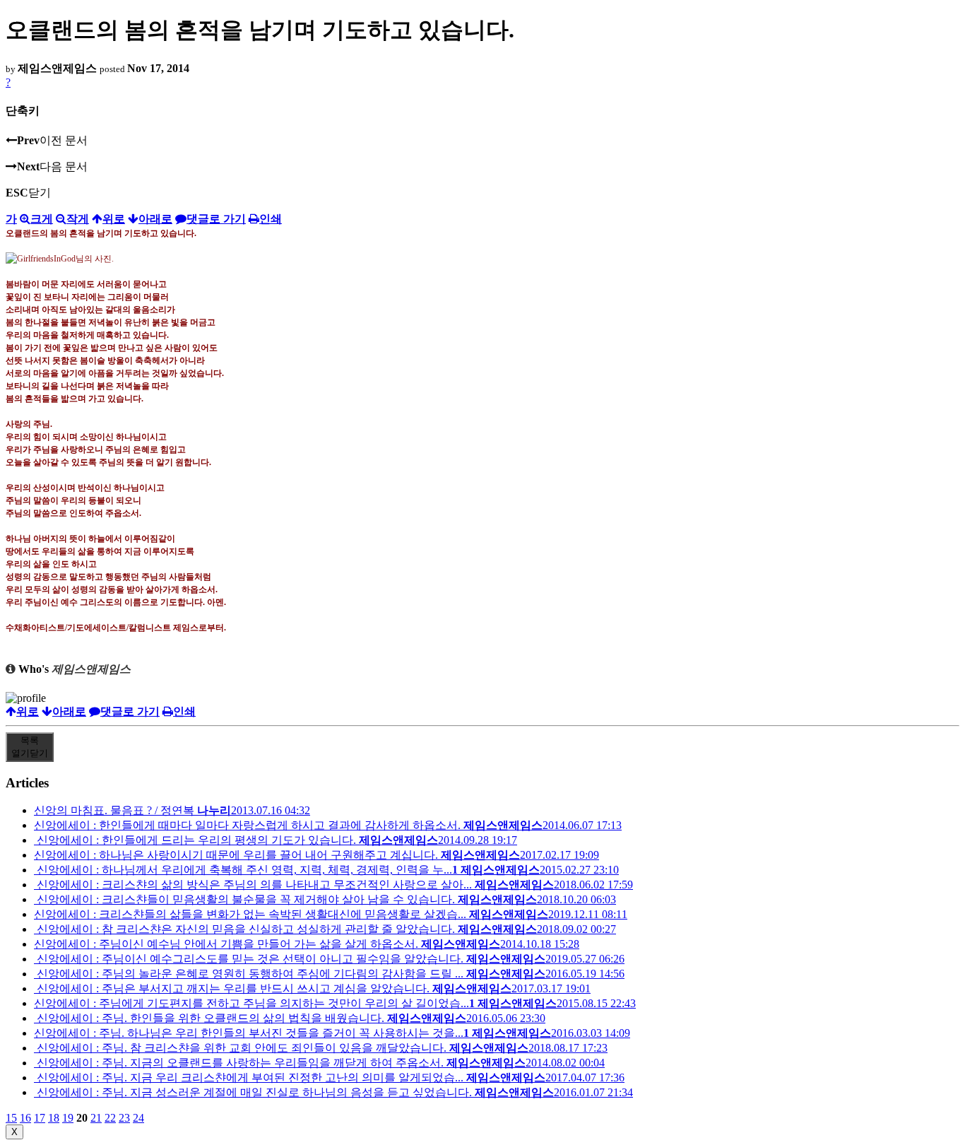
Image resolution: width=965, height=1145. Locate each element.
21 (96, 1118)
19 (67, 1118)
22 (110, 1118)
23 (124, 1118)
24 (138, 1118)
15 (11, 1118)
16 (25, 1118)
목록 (29, 746)
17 (39, 1118)
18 (53, 1118)
